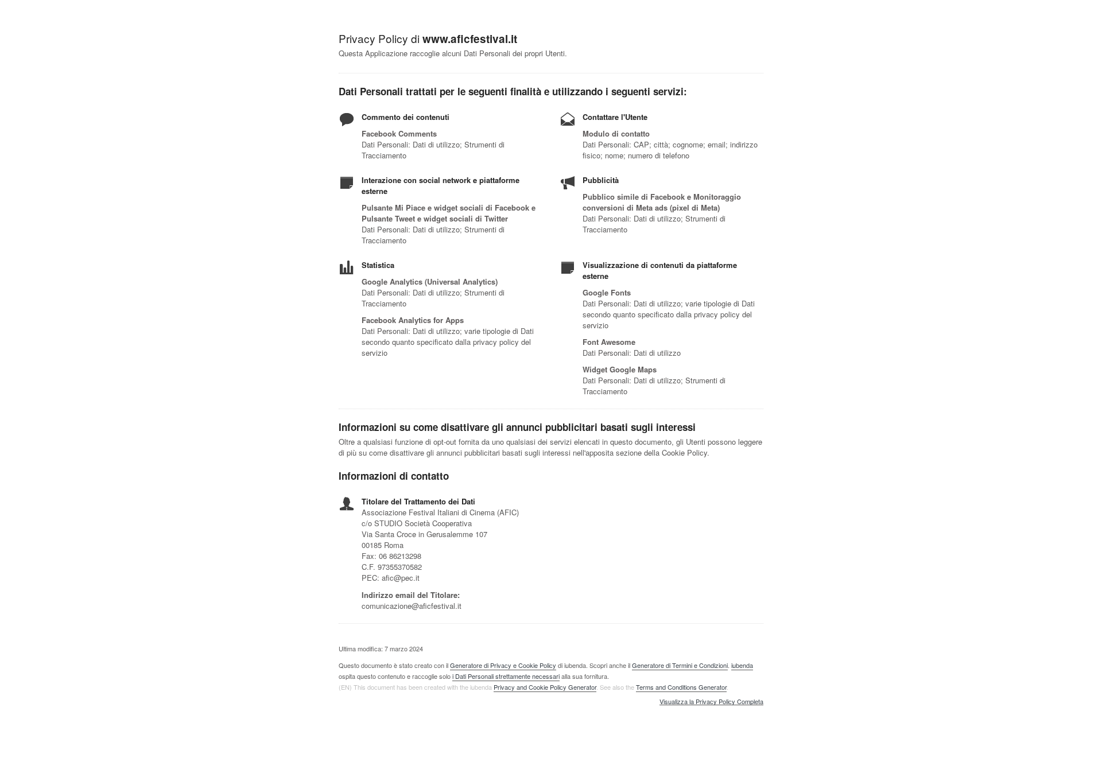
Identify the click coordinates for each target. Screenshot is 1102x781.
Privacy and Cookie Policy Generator (545, 686)
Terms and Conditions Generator (681, 686)
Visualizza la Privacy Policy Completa (711, 701)
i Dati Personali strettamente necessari (506, 676)
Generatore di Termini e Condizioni (680, 665)
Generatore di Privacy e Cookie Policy (503, 665)
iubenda (742, 665)
